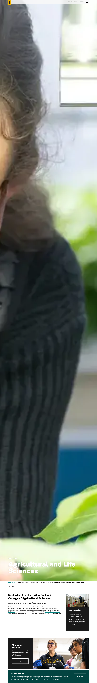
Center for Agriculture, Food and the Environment (38, 613)
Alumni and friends (59, 582)
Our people (39, 582)
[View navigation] (87, 2)
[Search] (12, 2)
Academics (21, 582)
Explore (70, 1)
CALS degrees (11, 611)
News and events (48, 582)
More (83, 582)
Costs (75, 1)
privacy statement (56, 679)
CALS (13, 582)
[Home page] (9, 2)
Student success (30, 582)
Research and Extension (73, 582)
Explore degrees (19, 661)
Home (9, 586)
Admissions (81, 1)
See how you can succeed (75, 628)
